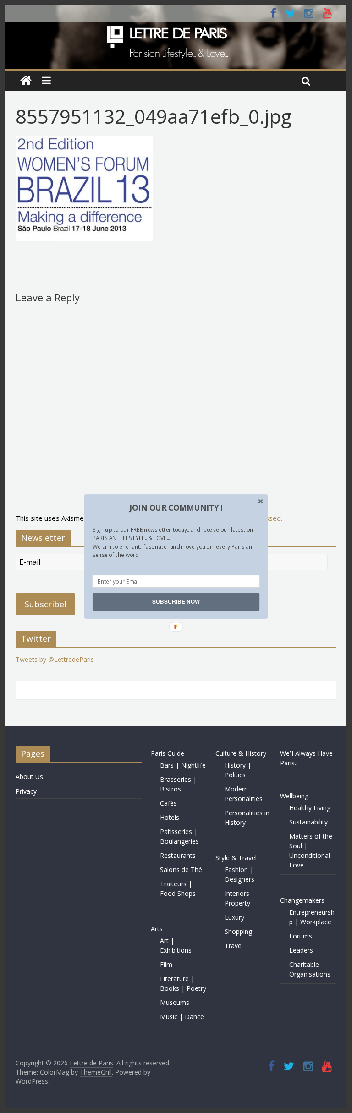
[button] (176, 507)
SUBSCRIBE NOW (176, 602)
